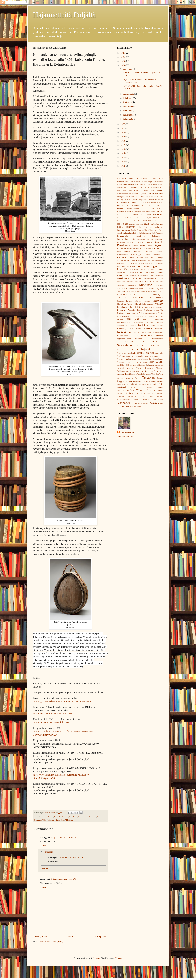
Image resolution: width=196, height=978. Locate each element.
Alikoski (137, 181)
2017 (123, 144)
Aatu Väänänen (141, 178)
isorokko (132, 224)
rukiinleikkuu (158, 332)
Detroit (160, 184)
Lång (152, 275)
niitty (155, 291)
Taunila (140, 374)
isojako (124, 223)
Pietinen (130, 304)
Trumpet (144, 381)
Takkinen (50, 820)
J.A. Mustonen (157, 224)
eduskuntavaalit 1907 (139, 187)
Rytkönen (159, 335)
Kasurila (57, 816)
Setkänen (160, 346)
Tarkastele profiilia (125, 436)
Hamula (160, 202)
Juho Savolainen (145, 227)
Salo (147, 342)
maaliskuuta (128, 114)
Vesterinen (151, 393)
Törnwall (150, 387)
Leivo (125, 272)
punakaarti (159, 307)
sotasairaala (158, 356)
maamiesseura (123, 278)
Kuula (129, 263)
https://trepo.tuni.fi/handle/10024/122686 (52, 713)
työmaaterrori (148, 384)
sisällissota (143, 352)
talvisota (149, 370)
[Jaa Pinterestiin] (81, 812)
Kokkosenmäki (122, 254)
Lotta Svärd (122, 275)
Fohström (152, 196)
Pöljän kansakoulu (151, 313)
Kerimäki (136, 248)
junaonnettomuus (123, 230)
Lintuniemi (150, 272)
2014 (123, 157)
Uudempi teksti (40, 936)
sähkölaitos (141, 365)
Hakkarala (132, 202)
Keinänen (150, 245)
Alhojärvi (129, 181)
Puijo (132, 307)
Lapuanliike (122, 269)
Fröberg (120, 199)
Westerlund (145, 403)
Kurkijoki (159, 260)
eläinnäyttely (133, 193)
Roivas (143, 332)
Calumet (154, 184)
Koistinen (137, 251)
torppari (121, 381)
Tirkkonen (129, 378)
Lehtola (120, 272)
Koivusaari (159, 251)
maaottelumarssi (150, 278)
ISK (118, 224)
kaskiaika (148, 242)
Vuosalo (136, 399)
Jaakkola (120, 227)
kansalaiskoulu (141, 239)
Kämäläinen (159, 263)
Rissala (138, 328)
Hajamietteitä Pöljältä (64, 14)
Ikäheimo (147, 220)
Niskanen (100, 816)
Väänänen (69, 820)
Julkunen (159, 226)
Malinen (130, 281)
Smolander (159, 353)
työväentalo (122, 387)
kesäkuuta (127, 102)
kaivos (135, 233)
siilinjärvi (143, 349)
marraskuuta (128, 93)
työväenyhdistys (136, 387)
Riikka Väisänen (156, 325)
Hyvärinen (140, 218)
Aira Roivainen (127, 432)
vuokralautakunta (123, 399)
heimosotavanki (133, 208)
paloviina (138, 301)
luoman (96, 958)
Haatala (160, 199)
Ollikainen (138, 297)
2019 (123, 136)
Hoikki (148, 214)
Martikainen (139, 281)
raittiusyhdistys (122, 325)
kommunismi (158, 254)
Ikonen (140, 221)
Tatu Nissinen (131, 373)
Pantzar (147, 300)
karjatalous (121, 242)
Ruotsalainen (122, 335)
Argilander (152, 181)
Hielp (161, 208)
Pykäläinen (148, 310)
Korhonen (121, 257)
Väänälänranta (158, 399)
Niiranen (149, 291)
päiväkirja (134, 313)
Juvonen (140, 230)
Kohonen (127, 251)
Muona (141, 288)
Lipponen (159, 272)
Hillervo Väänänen (138, 211)
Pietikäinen (121, 304)
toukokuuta (128, 106)
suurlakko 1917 (123, 365)
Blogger (118, 958)
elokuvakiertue (122, 193)
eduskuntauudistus (123, 187)
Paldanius (120, 301)
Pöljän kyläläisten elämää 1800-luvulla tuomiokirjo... (139, 80)
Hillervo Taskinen (124, 211)
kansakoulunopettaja (126, 239)
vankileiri (148, 390)
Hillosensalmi (150, 211)
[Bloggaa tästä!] (72, 812)
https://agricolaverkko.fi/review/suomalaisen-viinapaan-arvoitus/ (63, 701)
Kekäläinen (121, 248)
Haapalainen (143, 199)
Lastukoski (150, 269)
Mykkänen (121, 291)
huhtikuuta (128, 110)
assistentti (159, 181)
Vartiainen (130, 393)
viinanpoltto (59, 820)
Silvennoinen (121, 353)
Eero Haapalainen (124, 190)
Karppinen (130, 242)
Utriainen (159, 387)
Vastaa (43, 845)
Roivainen (124, 332)
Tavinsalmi (147, 374)
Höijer (148, 217)
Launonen (159, 269)
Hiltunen (159, 211)
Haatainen (153, 199)
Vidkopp (160, 393)
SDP (153, 345)
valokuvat (131, 390)
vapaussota (158, 390)
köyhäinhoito (131, 266)
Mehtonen (159, 281)
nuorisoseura (147, 295)
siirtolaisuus (158, 350)
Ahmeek (153, 178)
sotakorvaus (148, 356)
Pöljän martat (136, 316)
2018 (123, 140)
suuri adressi (137, 362)
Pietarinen (158, 300)
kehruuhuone (133, 245)
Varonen (120, 393)
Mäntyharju (131, 291)
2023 (123, 65)
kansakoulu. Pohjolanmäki (149, 236)
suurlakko (159, 362)
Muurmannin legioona (154, 288)
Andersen (144, 181)
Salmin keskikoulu (138, 342)
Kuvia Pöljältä (138, 263)
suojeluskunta (131, 359)
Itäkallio (147, 224)
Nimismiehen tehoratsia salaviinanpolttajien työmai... (141, 74)
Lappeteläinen (157, 266)
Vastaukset (48, 851)
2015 (123, 153)
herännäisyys (144, 208)
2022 (123, 124)
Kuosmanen (141, 260)
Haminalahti (151, 202)
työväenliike (158, 384)
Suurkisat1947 (148, 362)
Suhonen (120, 359)
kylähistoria (149, 263)
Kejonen (65, 816)
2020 (123, 132)
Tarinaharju (158, 371)
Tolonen (160, 378)
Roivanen (135, 332)
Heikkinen (121, 208)
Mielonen (132, 285)
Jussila (133, 230)
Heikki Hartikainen (156, 205)
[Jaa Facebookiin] (78, 812)
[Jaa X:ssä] (75, 812)
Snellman (121, 355)
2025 (123, 56)
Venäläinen (141, 393)
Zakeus (138, 406)
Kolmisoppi (82, 816)
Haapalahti (133, 199)
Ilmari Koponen (157, 221)
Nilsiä (160, 291)
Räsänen (147, 339)
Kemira (129, 248)
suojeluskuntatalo (144, 359)
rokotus (149, 332)
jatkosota (130, 226)
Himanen (120, 215)
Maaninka (137, 278)
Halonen (142, 202)
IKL (135, 220)
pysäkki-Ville (158, 310)
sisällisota (132, 352)
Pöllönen (150, 322)
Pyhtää (139, 310)
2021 (123, 128)
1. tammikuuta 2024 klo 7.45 (63, 878)
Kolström (146, 254)
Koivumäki (149, 251)
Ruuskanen (146, 335)
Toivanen (148, 377)
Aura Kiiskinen (129, 184)
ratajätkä (133, 325)
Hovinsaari (131, 218)
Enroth (151, 193)
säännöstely (159, 365)
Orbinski (159, 297)
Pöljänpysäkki (138, 322)
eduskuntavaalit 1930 (155, 187)
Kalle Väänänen (157, 233)
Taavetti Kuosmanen (145, 368)
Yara (161, 403)
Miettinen (92, 816)
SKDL (152, 353)
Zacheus (133, 406)
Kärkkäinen (121, 266)
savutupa (137, 346)
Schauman (146, 346)
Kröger (160, 257)
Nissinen (130, 295)
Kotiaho (131, 257)
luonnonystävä (143, 275)
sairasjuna (120, 342)
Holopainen (157, 214)
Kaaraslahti (158, 230)
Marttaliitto (149, 281)
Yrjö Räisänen (123, 406)
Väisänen (146, 399)
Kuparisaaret (151, 260)
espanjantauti (122, 196)
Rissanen (148, 328)
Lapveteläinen (134, 269)
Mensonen (120, 285)
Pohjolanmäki (123, 306)
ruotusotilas (135, 336)
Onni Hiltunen (150, 298)
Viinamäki (120, 396)
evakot (131, 196)
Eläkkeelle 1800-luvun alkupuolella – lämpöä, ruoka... (142, 87)
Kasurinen (122, 245)
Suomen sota (123, 361)
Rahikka (160, 322)
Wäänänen (154, 403)
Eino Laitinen (141, 190)
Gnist (126, 199)
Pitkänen (158, 303)
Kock (119, 251)
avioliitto (139, 184)
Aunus (119, 184)
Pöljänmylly (159, 319)
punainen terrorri (148, 307)
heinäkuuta (128, 98)
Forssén (160, 196)
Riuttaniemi (159, 328)
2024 (123, 61)
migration (159, 285)
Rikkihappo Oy (125, 328)
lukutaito (133, 275)
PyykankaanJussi (123, 313)
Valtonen (139, 390)
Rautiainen (143, 325)
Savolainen (124, 345)
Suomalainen (158, 359)
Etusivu (70, 936)
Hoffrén (141, 215)
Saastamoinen (157, 338)
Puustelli (131, 309)
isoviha (139, 223)
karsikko (140, 242)
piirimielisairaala (146, 304)
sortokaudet (138, 356)
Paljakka (129, 301)
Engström (142, 193)
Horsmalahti (121, 218)
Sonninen (129, 356)
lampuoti (147, 266)
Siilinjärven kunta (125, 350)
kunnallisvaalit (123, 260)
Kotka (153, 257)
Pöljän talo (148, 319)
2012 (123, 165)
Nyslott (160, 295)
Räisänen (138, 338)
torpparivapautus (133, 381)
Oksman (37, 820)
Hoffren (135, 214)
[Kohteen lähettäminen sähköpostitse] (69, 812)
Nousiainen (138, 295)
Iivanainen (129, 221)
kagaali (119, 233)
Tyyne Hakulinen (123, 384)
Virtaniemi (159, 396)
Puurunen (121, 309)
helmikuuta (128, 118)
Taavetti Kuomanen (125, 368)
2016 (123, 149)
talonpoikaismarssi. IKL (135, 371)
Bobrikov (147, 184)
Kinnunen (149, 248)
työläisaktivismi (136, 384)
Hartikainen (136, 205)
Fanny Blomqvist (141, 196)
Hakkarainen (122, 202)
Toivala (138, 378)
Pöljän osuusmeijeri (149, 316)
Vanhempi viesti (100, 936)
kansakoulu (122, 236)
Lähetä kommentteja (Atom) (51, 941)
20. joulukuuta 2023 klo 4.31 (71, 857)
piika (136, 304)
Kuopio (132, 260)
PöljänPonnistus (123, 322)
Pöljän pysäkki (133, 319)
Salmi (127, 342)
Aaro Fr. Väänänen (125, 178)
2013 (123, 161)
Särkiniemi (150, 365)
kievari (143, 248)
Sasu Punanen (156, 341)
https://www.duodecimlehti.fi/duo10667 (52, 722)
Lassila (143, 269)
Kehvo (142, 245)
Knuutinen (73, 816)
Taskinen (120, 374)
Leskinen (141, 272)
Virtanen (150, 396)
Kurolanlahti (121, 263)
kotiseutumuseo (142, 257)
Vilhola (141, 396)
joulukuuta (128, 68)
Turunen (160, 381)
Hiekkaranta (154, 208)
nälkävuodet (121, 298)
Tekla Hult (155, 374)
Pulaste (138, 307)
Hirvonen (127, 214)
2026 (123, 52)
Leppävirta (132, 272)
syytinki (133, 365)
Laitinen (140, 266)
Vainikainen (121, 390)
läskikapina (159, 275)
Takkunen (121, 371)
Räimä (129, 338)
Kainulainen (48, 816)
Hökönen (155, 217)
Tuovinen (152, 381)
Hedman (145, 205)
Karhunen (150, 239)
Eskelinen (159, 193)
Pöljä (43, 820)
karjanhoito (159, 239)
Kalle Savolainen (145, 233)
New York (141, 291)
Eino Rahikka (157, 190)
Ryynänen (121, 338)
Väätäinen (136, 403)
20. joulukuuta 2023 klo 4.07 (63, 837)
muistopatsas (133, 288)
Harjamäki (121, 205)
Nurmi (154, 294)
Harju (129, 205)
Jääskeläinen (148, 230)
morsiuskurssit (122, 288)
